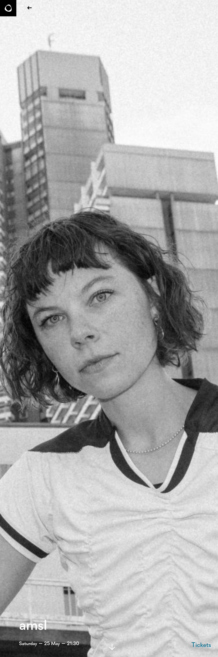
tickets (201, 644)
